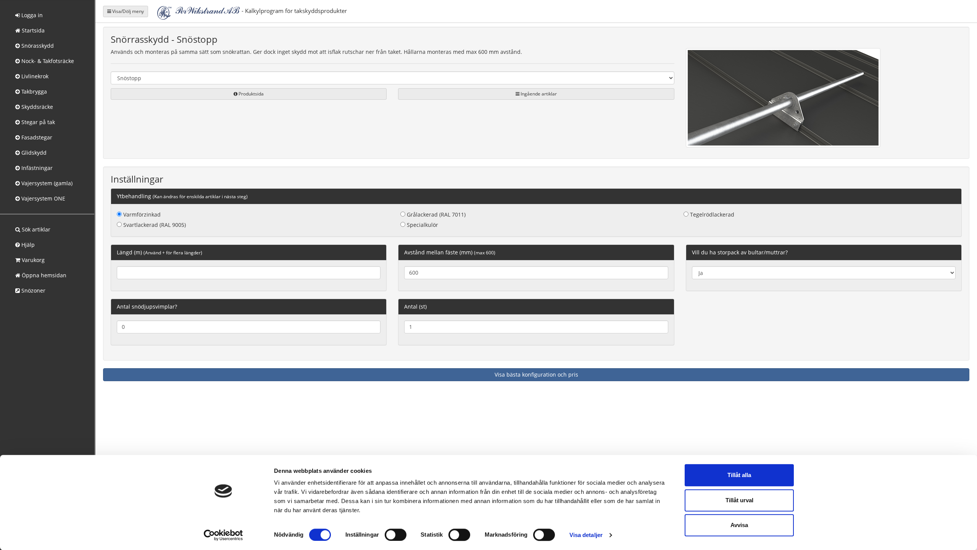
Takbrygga (33, 91)
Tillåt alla (739, 475)
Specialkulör (421, 224)
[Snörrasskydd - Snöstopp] (783, 99)
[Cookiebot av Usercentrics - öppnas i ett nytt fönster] (223, 535)
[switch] (395, 535)
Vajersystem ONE (42, 198)
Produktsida (250, 94)
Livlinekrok (34, 76)
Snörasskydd (37, 45)
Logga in (31, 15)
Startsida (32, 30)
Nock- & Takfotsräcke (47, 61)
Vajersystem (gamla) (46, 183)
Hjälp (27, 244)
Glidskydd (33, 152)
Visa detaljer (586, 535)
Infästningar (36, 167)
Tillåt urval (739, 500)
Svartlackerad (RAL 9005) (154, 224)
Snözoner (32, 290)
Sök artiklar (35, 229)
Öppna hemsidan (43, 275)
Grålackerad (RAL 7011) (435, 214)
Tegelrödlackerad (711, 214)
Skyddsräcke (36, 106)
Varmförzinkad (141, 214)
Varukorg (32, 260)
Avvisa (739, 525)
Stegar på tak (37, 122)
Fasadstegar (36, 137)
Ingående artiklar (538, 94)
